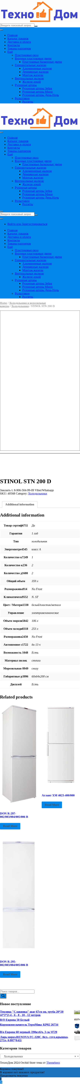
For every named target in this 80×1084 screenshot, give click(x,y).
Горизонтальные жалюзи (30, 65)
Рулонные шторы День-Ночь (40, 95)
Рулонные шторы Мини (37, 91)
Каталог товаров (17, 38)
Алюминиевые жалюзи (37, 68)
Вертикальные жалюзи (29, 78)
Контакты (13, 45)
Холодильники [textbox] (39, 1056)
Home (3, 302)
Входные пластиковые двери (33, 58)
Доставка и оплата (19, 41)
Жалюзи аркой (31, 81)
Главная (12, 35)
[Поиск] (3, 995)
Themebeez (53, 1062)
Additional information (19, 504)
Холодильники (20, 306)
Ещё (10, 51)
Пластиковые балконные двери (42, 61)
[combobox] (40, 1056)
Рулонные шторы (26, 85)
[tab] (19, 504)
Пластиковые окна (27, 55)
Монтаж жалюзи (32, 75)
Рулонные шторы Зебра (37, 88)
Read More (10, 826)
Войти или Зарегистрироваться (27, 224)
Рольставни (22, 98)
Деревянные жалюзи (35, 71)
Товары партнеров (19, 48)
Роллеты (27, 101)
